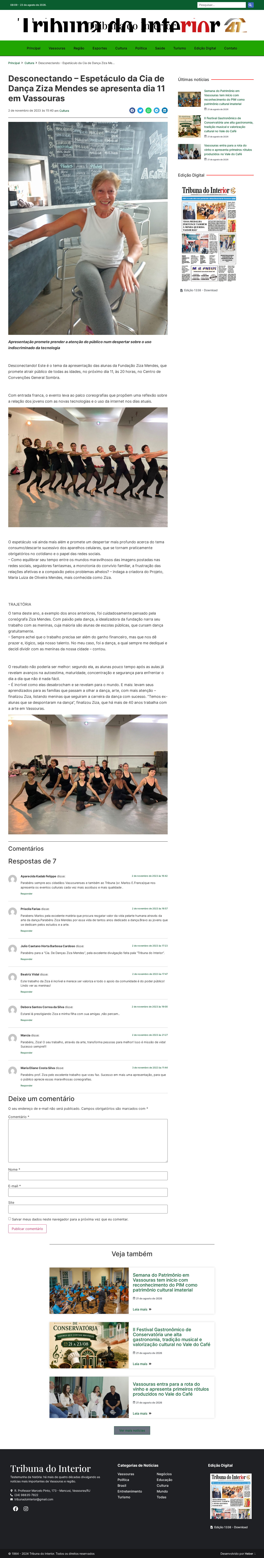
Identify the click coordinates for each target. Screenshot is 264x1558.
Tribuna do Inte (132, 25)
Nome (14, 1169)
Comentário (18, 1116)
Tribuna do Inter (50, 1468)
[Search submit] (251, 5)
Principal (33, 48)
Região (79, 48)
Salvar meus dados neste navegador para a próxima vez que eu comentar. (70, 1219)
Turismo (179, 48)
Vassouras (57, 48)
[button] (132, 110)
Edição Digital (205, 48)
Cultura (121, 48)
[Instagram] (26, 1508)
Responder (26, 893)
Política (141, 48)
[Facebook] (15, 1508)
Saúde (160, 48)
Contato (230, 48)
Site (11, 1202)
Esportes (100, 48)
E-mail (14, 1186)
